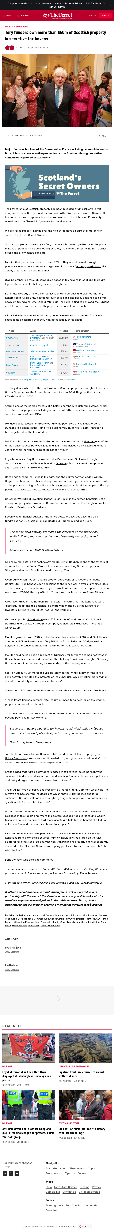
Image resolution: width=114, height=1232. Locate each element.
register (40, 213)
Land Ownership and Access (55, 915)
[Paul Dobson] (12, 48)
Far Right (7, 1067)
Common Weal (88, 789)
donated (89, 441)
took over (64, 592)
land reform (59, 922)
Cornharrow (29, 467)
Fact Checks (73, 1205)
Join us (105, 15)
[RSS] (17, 1173)
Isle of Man (40, 432)
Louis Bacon (61, 498)
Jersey (95, 405)
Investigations (55, 1205)
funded (23, 476)
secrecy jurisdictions (88, 266)
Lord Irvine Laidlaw (81, 423)
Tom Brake (11, 754)
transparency (68, 293)
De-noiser (52, 1210)
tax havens (59, 217)
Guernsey (61, 463)
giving (82, 445)
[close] (110, 5)
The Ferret (36, 1226)
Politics (74, 915)
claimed (63, 485)
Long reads (90, 1205)
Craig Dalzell (12, 789)
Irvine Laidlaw (12, 922)
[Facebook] (5, 1173)
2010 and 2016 (78, 516)
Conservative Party (60, 918)
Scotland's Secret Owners (93, 915)
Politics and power (16, 27)
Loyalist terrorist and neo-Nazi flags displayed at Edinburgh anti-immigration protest (26, 1076)
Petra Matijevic (25, 48)
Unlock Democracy (50, 925)
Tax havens (11, 918)
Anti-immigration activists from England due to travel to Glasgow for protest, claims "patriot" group (28, 1133)
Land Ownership (43, 922)
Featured (90, 918)
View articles (12, 952)
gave (83, 392)
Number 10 (96, 882)
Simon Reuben (70, 561)
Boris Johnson (25, 918)
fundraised (12, 520)
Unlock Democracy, (16, 758)
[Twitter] (11, 1173)
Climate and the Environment (74, 1067)
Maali (73, 1226)
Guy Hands (33, 459)
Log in (92, 15)
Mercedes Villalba (42, 672)
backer (37, 516)
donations (50, 583)
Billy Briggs (8, 1085)
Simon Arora (21, 392)
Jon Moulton (35, 619)
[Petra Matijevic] (7, 48)
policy (54, 489)
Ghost (64, 1226)
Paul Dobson (42, 48)
